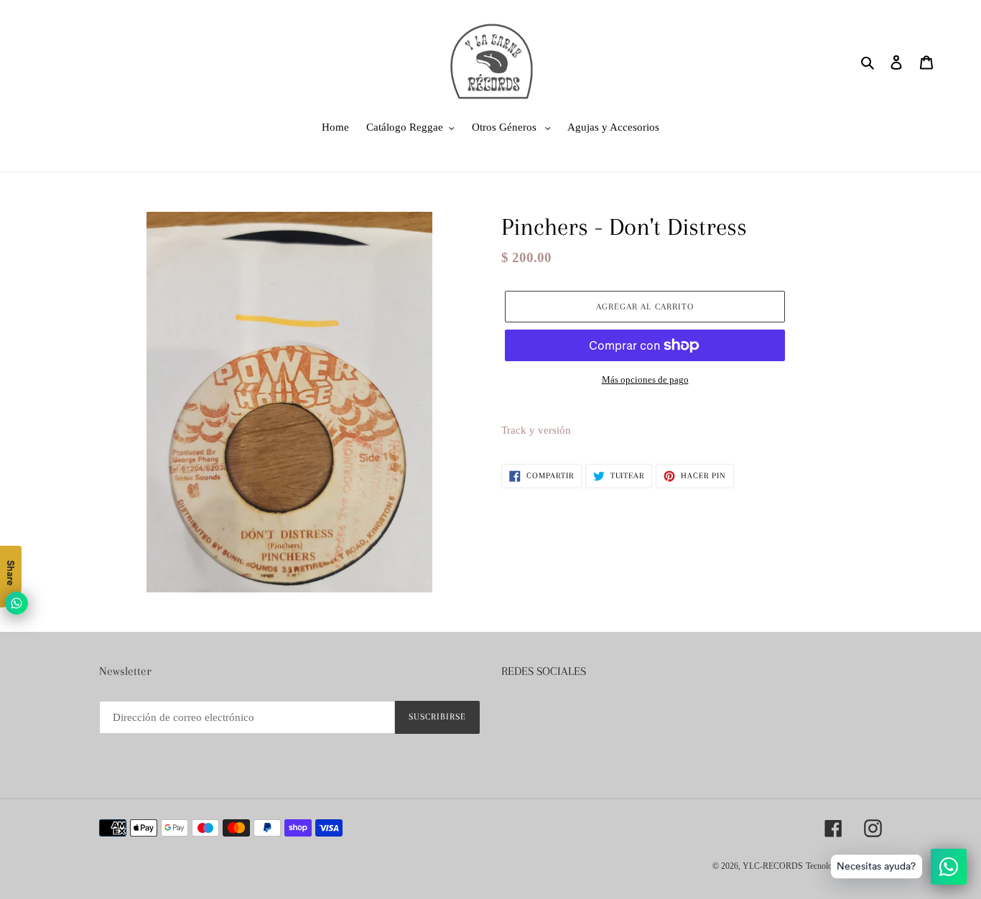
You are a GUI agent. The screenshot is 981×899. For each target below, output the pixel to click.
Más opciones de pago (645, 379)
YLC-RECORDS (773, 866)
